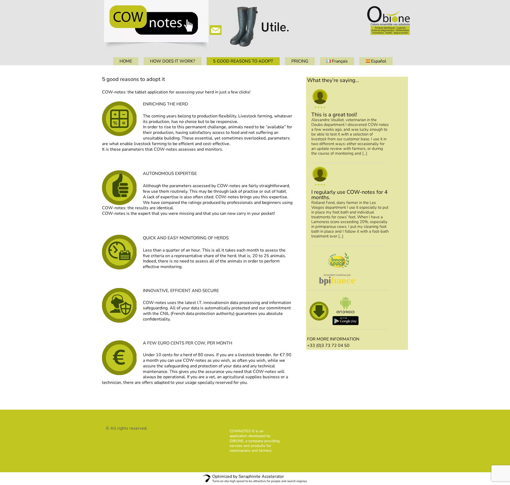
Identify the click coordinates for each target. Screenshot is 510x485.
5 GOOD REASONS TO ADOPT (243, 61)
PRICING (299, 61)
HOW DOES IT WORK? (172, 61)
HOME (126, 61)
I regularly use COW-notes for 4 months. (349, 194)
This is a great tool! (334, 114)
